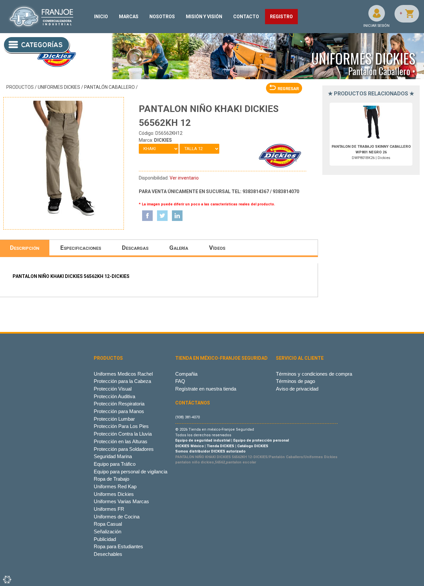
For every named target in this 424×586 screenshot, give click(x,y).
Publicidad (105, 539)
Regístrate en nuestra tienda (205, 389)
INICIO (101, 16)
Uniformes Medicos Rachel (123, 374)
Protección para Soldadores (124, 449)
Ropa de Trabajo (111, 479)
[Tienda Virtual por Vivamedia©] (7, 579)
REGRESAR (288, 88)
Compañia (186, 374)
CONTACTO (246, 16)
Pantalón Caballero (109, 87)
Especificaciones (80, 247)
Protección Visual (113, 389)
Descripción (24, 247)
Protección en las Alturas (120, 441)
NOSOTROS (162, 16)
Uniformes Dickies (59, 87)
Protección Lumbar (114, 419)
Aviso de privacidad (297, 389)
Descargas (135, 247)
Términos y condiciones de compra (314, 374)
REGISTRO (281, 16)
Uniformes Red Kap (115, 486)
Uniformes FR (109, 509)
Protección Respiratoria (119, 403)
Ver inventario (184, 178)
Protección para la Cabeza (122, 381)
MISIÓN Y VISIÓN (204, 16)
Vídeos (217, 247)
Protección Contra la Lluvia (123, 434)
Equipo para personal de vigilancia (130, 471)
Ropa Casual (108, 524)
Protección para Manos (119, 411)
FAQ (180, 381)
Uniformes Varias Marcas (121, 501)
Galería (178, 247)
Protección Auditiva (114, 396)
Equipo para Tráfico (114, 464)
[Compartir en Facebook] (147, 215)
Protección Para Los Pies (121, 426)
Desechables (108, 554)
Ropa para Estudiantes (118, 546)
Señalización (107, 531)
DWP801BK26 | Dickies (371, 152)
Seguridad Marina (113, 456)
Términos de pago (295, 381)
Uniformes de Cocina (116, 516)
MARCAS (128, 16)
